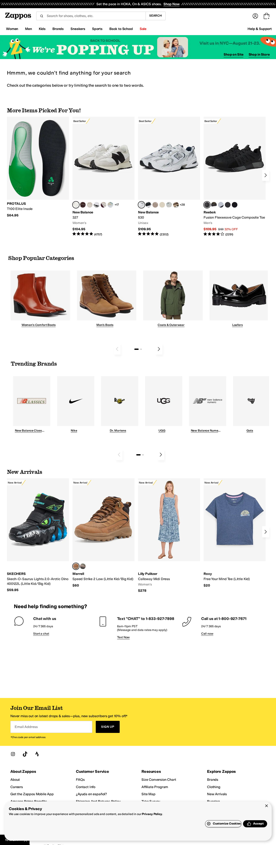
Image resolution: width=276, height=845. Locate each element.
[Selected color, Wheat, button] (75, 566)
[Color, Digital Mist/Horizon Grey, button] (96, 204)
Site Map (148, 794)
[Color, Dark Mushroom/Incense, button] (175, 204)
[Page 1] (136, 349)
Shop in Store (259, 54)
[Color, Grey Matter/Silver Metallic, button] (169, 204)
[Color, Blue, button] (227, 204)
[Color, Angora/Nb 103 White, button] (110, 204)
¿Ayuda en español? (91, 794)
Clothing (213, 787)
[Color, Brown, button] (213, 204)
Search (155, 15)
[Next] (265, 175)
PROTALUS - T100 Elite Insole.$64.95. (38, 167)
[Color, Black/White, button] (234, 204)
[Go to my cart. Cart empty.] (266, 16)
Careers (16, 787)
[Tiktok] (25, 754)
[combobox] (91, 16)
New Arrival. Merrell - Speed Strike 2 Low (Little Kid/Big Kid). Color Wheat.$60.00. (103, 533)
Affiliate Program (154, 787)
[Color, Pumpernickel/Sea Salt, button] (82, 204)
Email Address (26, 727)
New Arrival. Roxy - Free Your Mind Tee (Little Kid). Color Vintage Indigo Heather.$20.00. (235, 533)
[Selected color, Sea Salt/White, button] (75, 204)
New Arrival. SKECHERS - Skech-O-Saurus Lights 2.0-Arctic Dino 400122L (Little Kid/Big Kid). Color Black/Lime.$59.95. (38, 535)
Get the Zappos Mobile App (32, 794)
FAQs (80, 780)
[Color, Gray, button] (220, 204)
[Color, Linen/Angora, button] (89, 204)
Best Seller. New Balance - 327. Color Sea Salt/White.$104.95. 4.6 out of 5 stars (103, 176)
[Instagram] (13, 754)
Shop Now (171, 4)
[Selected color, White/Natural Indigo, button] (141, 204)
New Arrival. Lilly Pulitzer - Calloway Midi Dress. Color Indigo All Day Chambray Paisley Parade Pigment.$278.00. (169, 535)
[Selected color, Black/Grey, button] (207, 204)
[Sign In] (255, 16)
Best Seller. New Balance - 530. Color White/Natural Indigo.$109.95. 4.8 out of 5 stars (169, 176)
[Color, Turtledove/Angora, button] (162, 204)
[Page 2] (141, 349)
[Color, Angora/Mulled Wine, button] (103, 204)
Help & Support (260, 29)
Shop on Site (233, 54)
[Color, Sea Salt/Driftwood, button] (155, 204)
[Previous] (117, 349)
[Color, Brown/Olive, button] (82, 566)
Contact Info (85, 787)
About (15, 780)
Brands (212, 780)
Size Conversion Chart (158, 780)
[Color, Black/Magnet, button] (148, 204)
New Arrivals (217, 794)
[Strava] (37, 754)
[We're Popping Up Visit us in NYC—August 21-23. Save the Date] (138, 47)
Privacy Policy (152, 814)
